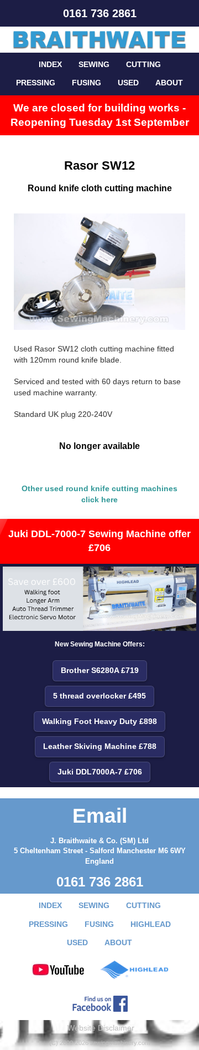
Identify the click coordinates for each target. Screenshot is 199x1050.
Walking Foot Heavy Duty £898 (99, 721)
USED (128, 82)
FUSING (86, 82)
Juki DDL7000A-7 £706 (99, 771)
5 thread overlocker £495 (99, 695)
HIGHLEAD (150, 924)
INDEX (50, 64)
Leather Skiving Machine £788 (99, 746)
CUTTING (143, 64)
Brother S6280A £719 (100, 670)
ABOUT (169, 82)
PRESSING (35, 82)
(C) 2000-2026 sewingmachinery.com (99, 1042)
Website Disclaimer (100, 1027)
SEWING (93, 64)
